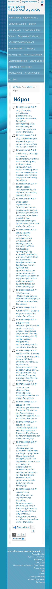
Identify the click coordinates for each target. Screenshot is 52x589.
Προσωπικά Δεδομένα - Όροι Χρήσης (29, 565)
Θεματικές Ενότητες (29, 36)
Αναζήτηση (40, 562)
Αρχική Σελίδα (38, 554)
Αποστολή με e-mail (36, 579)
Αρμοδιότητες (30, 17)
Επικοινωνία (13, 1)
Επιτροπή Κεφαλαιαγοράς (24, 7)
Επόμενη (17, 538)
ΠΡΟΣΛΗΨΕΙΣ (15, 73)
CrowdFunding (37, 60)
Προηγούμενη (22, 527)
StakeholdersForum (18, 60)
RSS (43, 571)
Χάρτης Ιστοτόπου (29, 1)
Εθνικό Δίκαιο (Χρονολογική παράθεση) (31, 86)
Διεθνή (32, 23)
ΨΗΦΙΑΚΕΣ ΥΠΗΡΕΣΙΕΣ (20, 66)
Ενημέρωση (15, 29)
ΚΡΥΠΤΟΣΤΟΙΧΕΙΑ (33, 54)
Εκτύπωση (40, 582)
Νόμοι (15, 90)
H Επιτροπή (15, 17)
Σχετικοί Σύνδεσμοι (36, 556)
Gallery (42, 573)
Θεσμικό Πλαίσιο (17, 23)
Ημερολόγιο (39, 559)
